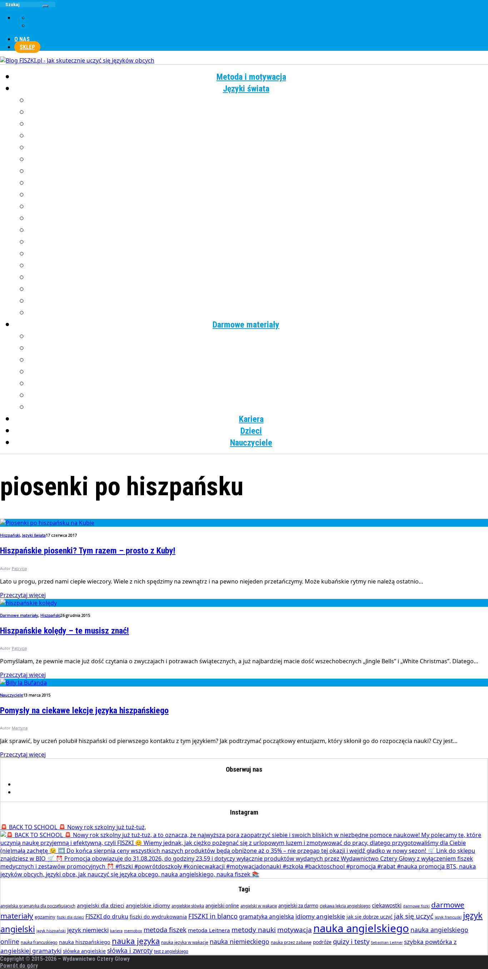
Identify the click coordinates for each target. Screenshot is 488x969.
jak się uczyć (413, 916)
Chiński (258, 112)
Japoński (258, 159)
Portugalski (258, 242)
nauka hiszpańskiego (84, 942)
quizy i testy (351, 941)
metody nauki (253, 929)
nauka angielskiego (361, 928)
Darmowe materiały (246, 325)
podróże (322, 942)
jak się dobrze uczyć (370, 916)
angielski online (222, 905)
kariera (116, 930)
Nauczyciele (251, 443)
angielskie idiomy (148, 905)
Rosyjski (258, 254)
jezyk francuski (448, 917)
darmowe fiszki (416, 906)
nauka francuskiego (39, 942)
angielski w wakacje (258, 906)
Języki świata (246, 89)
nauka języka (136, 940)
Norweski (258, 218)
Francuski (258, 124)
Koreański (258, 183)
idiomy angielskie (320, 916)
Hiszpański (258, 148)
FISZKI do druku (106, 916)
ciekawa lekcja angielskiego (345, 906)
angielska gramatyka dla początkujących (37, 906)
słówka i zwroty (130, 950)
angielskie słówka (187, 906)
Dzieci (251, 431)
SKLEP (27, 47)
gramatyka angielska (266, 916)
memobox (133, 930)
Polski (258, 230)
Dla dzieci (258, 407)
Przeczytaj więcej (23, 595)
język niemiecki (88, 930)
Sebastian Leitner (387, 942)
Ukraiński (258, 277)
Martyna (20, 728)
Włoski (258, 301)
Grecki (258, 136)
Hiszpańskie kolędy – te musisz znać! (64, 631)
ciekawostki (387, 905)
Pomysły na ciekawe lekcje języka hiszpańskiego (84, 710)
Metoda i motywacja (251, 77)
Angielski (258, 100)
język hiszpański (51, 930)
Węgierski (258, 289)
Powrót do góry (19, 965)
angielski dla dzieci (100, 905)
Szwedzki (258, 266)
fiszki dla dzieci (70, 917)
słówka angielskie (84, 951)
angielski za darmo (298, 905)
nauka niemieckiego (239, 941)
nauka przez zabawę (291, 942)
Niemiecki (258, 207)
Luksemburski (258, 195)
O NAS (22, 39)
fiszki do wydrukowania (158, 916)
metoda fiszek (165, 929)
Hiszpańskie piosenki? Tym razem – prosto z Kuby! (87, 551)
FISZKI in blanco (213, 915)
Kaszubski (258, 171)
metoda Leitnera (209, 930)
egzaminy (45, 917)
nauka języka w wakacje (184, 942)
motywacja (294, 929)
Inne (258, 313)
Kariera (251, 419)
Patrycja (19, 568)
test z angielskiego (171, 951)
